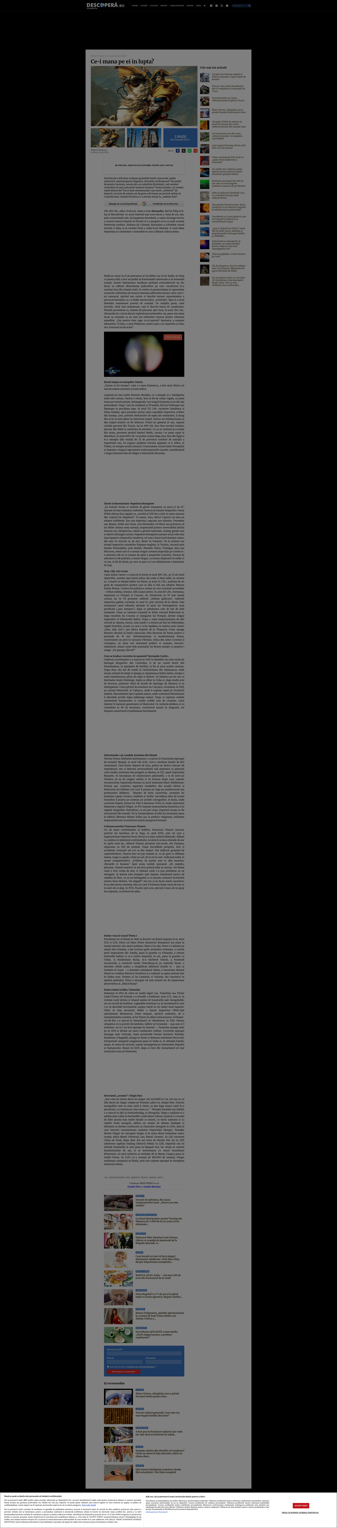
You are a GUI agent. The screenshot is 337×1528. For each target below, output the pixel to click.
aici (76, 1517)
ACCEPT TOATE (301, 1506)
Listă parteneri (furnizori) (157, 1512)
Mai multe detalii (89, 1505)
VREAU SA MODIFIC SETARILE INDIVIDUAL (300, 1513)
